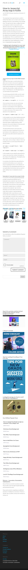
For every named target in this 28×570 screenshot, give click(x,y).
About (4, 536)
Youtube (5, 552)
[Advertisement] (14, 294)
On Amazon (5, 221)
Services (5, 541)
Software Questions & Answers (16, 13)
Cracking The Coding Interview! (17, 48)
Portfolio (5, 539)
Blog (4, 537)
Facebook (5, 551)
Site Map (5, 559)
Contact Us (5, 547)
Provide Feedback (7, 549)
